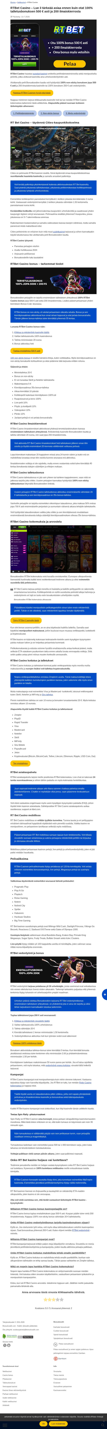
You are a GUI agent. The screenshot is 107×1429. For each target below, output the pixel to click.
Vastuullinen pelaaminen (63, 1386)
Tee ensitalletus (20, 763)
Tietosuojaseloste (60, 1379)
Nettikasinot (21, 2)
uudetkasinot (59, 232)
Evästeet (57, 1383)
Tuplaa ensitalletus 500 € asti (26, 351)
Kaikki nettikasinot (10, 1402)
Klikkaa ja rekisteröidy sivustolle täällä (32, 1021)
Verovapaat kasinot (10, 1386)
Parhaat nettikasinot (10, 1394)
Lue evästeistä (58, 1424)
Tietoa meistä (59, 1375)
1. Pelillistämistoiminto (23, 113)
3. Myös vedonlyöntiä (75, 113)
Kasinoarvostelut (60, 1390)
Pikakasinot (7, 1379)
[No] (103, 1421)
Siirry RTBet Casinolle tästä (26, 620)
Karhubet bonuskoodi (61, 1327)
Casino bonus (8, 1375)
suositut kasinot (40, 74)
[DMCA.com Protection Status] (25, 1338)
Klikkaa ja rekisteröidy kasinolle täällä (31, 332)
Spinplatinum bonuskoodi (63, 1338)
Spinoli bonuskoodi (61, 1335)
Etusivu (13, 2)
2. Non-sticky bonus (50, 113)
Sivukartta (57, 1371)
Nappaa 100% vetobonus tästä (27, 1043)
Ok (43, 1424)
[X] (5, 1346)
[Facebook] (8, 1346)
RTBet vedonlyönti (80, 1230)
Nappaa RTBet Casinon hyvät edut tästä (31, 93)
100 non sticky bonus (20, 358)
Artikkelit (6, 1405)
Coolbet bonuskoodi (61, 1331)
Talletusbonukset (9, 1383)
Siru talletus (47, 695)
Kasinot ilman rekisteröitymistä (14, 1390)
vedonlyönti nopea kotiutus (58, 1065)
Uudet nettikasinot (9, 1398)
